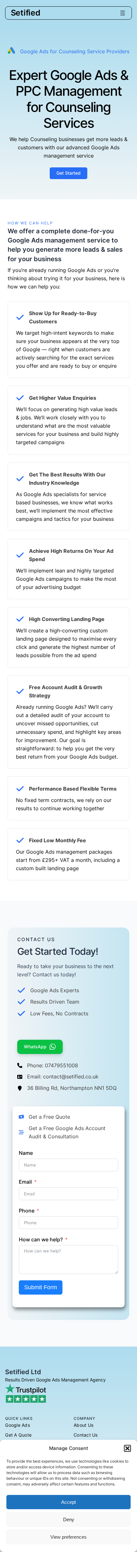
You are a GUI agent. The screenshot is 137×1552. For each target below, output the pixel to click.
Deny (68, 1519)
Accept (68, 1502)
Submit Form (40, 1287)
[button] (127, 1448)
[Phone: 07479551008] (47, 1066)
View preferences (68, 1537)
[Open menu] (122, 13)
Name (26, 1153)
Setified (25, 12)
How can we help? (41, 1239)
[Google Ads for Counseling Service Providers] (68, 51)
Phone (26, 1210)
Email (25, 1182)
